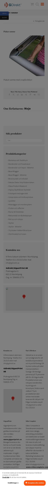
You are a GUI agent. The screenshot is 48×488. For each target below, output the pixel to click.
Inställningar (12, 483)
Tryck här (5, 477)
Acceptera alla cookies (36, 483)
